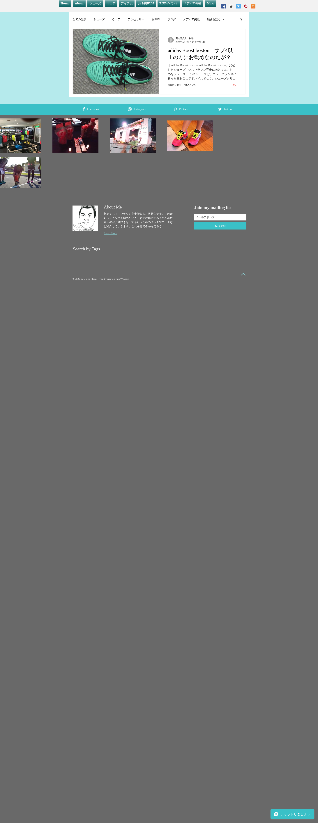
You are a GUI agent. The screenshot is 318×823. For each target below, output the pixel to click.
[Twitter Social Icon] (238, 6)
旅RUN (156, 19)
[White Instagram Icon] (130, 109)
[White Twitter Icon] (220, 109)
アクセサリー (136, 19)
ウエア (116, 19)
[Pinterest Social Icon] (245, 6)
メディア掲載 (191, 19)
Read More (110, 233)
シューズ (99, 19)
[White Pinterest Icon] (175, 109)
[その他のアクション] (236, 40)
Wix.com (124, 278)
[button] (241, 20)
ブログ (171, 19)
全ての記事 (79, 19)
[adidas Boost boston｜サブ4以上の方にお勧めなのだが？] (116, 61)
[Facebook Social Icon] (223, 6)
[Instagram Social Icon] (231, 6)
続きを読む (214, 19)
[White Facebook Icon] (84, 109)
